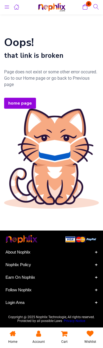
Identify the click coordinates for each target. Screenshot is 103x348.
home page (20, 103)
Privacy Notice (75, 321)
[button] (85, 7)
